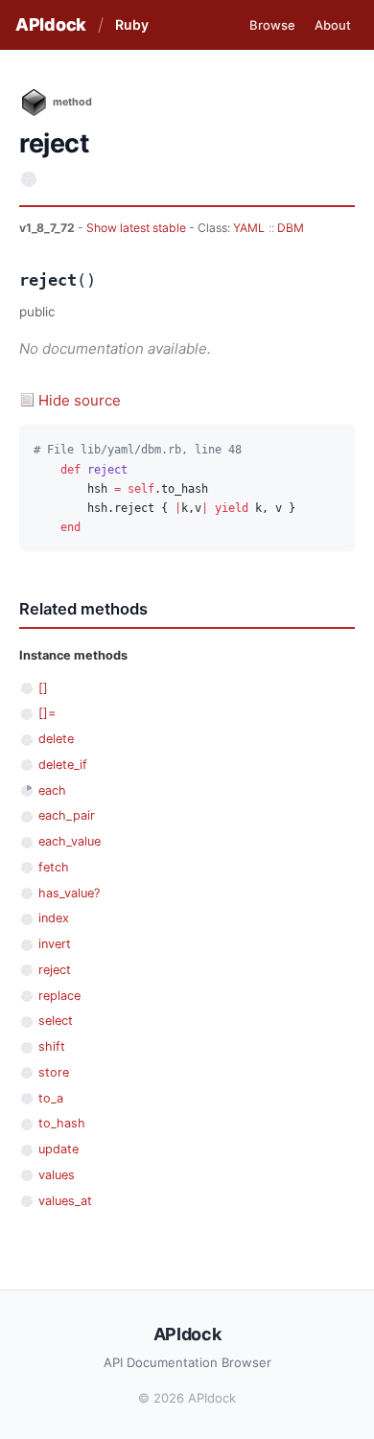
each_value (69, 841)
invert (54, 944)
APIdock (50, 24)
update (58, 1149)
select (55, 1020)
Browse (272, 25)
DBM (290, 227)
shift (51, 1046)
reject (54, 970)
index (53, 918)
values (56, 1175)
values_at (65, 1201)
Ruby (132, 24)
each (52, 790)
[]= (47, 713)
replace (59, 995)
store (53, 1072)
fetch (53, 867)
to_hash (61, 1123)
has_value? (69, 893)
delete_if (62, 764)
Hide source (79, 400)
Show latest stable (137, 227)
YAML (249, 227)
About (333, 25)
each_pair (66, 815)
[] (43, 688)
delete (56, 738)
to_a (50, 1098)
